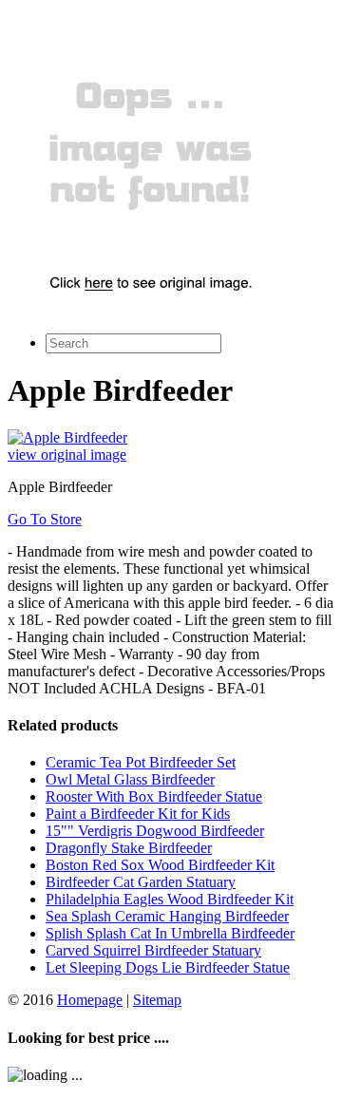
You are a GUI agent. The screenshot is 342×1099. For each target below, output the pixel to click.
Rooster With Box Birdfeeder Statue (154, 796)
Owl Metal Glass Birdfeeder (130, 779)
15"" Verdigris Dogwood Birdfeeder (155, 831)
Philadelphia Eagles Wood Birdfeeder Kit (170, 899)
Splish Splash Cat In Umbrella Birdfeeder (170, 933)
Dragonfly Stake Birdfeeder (129, 848)
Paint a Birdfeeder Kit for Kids (138, 813)
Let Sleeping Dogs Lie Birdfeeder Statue (168, 967)
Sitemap (157, 1000)
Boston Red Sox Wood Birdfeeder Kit (160, 865)
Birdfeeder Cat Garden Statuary (141, 882)
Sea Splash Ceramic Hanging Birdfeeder (167, 916)
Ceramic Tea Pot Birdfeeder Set (141, 762)
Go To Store (45, 519)
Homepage (90, 1000)
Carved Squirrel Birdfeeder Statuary (153, 950)
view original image (67, 454)
